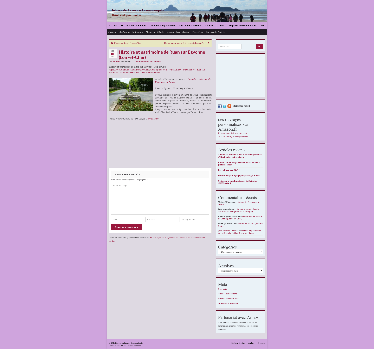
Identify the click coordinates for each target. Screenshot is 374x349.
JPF (262, 25)
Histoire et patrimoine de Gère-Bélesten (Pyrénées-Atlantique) (238, 210)
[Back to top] (367, 342)
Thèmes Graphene (134, 345)
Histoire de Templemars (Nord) (238, 203)
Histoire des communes (134, 25)
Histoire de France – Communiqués (137, 10)
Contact (209, 25)
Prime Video (198, 32)
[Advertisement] (240, 76)
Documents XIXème (190, 25)
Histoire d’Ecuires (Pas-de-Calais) (240, 224)
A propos (261, 342)
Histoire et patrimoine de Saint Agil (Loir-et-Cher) (185, 43)
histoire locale (148, 61)
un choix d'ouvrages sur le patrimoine (233, 136)
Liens (222, 25)
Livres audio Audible (215, 32)
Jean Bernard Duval (227, 230)
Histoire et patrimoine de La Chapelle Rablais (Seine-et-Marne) (239, 231)
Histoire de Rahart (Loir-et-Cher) (128, 43)
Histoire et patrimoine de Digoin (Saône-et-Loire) (240, 217)
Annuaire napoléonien (163, 25)
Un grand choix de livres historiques (232, 133)
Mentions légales (238, 342)
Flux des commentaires (228, 298)
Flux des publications (227, 293)
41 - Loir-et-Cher (138, 61)
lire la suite (153, 118)
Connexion (223, 289)
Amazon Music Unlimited (178, 32)
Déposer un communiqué (242, 25)
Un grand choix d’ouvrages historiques (125, 32)
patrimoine (157, 61)
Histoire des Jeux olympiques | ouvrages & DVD (239, 175)
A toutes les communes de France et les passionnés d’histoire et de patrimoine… (240, 155)
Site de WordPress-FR (228, 303)
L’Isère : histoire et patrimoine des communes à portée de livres (239, 163)
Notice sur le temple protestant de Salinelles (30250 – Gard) (237, 182)
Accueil (113, 25)
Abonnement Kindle (155, 32)
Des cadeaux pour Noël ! (229, 170)
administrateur (116, 61)
